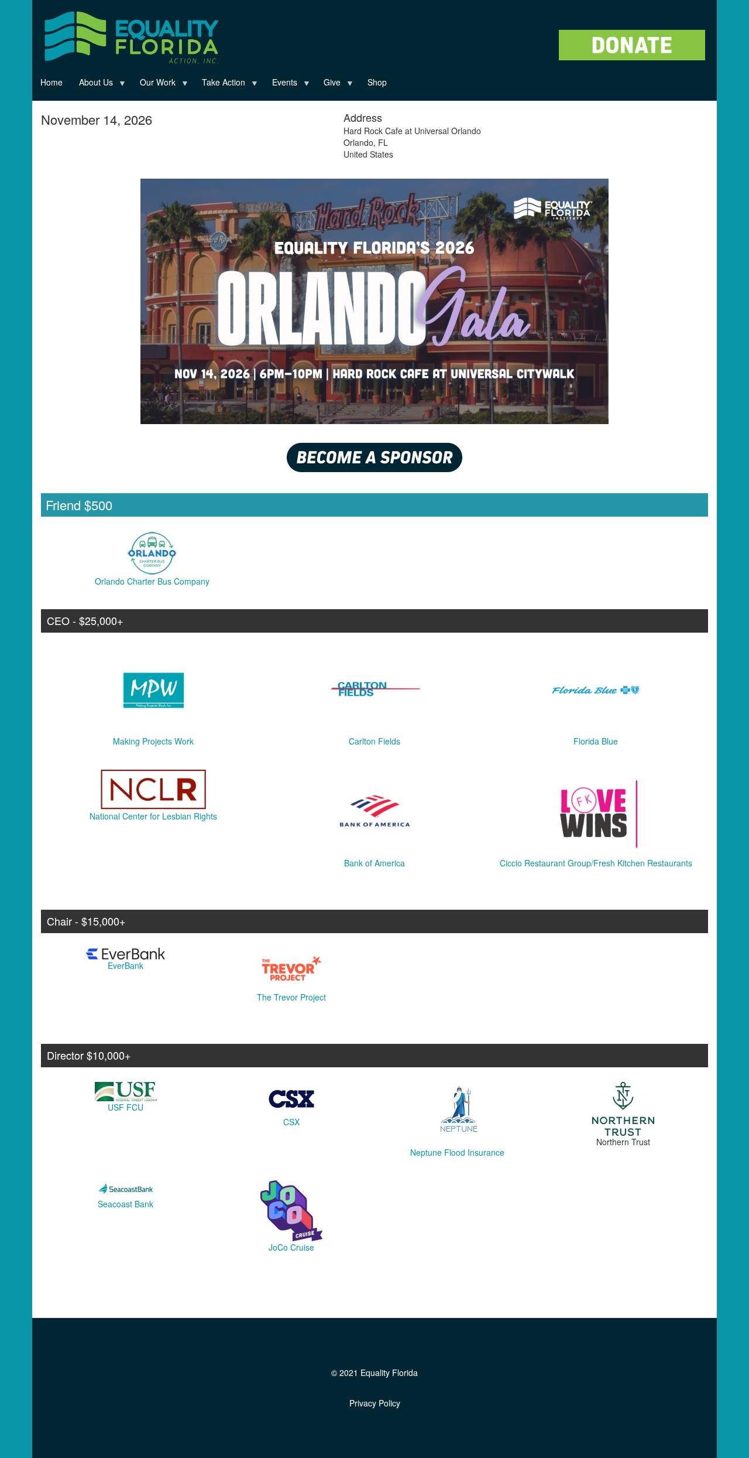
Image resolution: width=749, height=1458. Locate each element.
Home (51, 82)
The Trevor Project (291, 997)
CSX (291, 1122)
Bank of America (374, 863)
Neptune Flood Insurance (457, 1152)
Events (280, 84)
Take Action (219, 84)
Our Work (154, 84)
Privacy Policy (374, 1403)
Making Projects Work (153, 741)
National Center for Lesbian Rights (153, 816)
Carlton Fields (374, 741)
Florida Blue (595, 741)
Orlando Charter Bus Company (152, 581)
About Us (92, 84)
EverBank (125, 965)
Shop (377, 82)
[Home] (130, 34)
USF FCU (125, 1107)
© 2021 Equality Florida (374, 1372)
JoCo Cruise (291, 1247)
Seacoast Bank (125, 1204)
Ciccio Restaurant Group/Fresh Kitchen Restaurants (596, 863)
